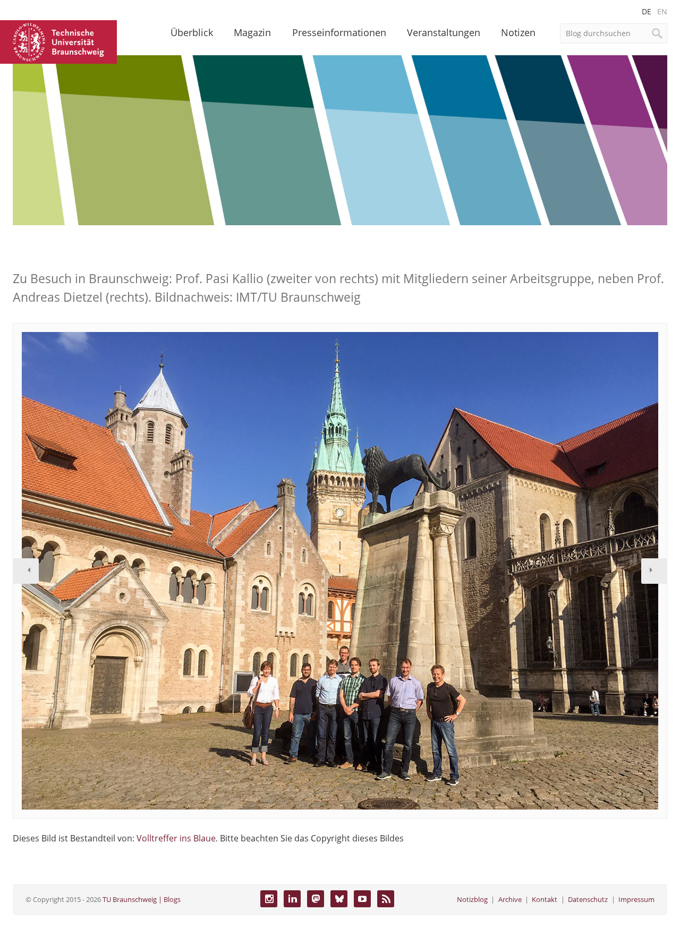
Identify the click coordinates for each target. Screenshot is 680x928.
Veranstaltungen (443, 32)
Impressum (636, 899)
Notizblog (472, 899)
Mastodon (315, 898)
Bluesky (338, 898)
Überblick (192, 32)
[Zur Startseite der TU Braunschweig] (58, 41)
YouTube (362, 898)
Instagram (268, 898)
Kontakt (544, 899)
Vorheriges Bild (26, 571)
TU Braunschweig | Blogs (142, 899)
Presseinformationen (339, 32)
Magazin (252, 32)
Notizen (518, 32)
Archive (510, 899)
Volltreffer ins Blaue (176, 838)
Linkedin (292, 898)
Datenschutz (588, 899)
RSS (385, 898)
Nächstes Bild (654, 571)
